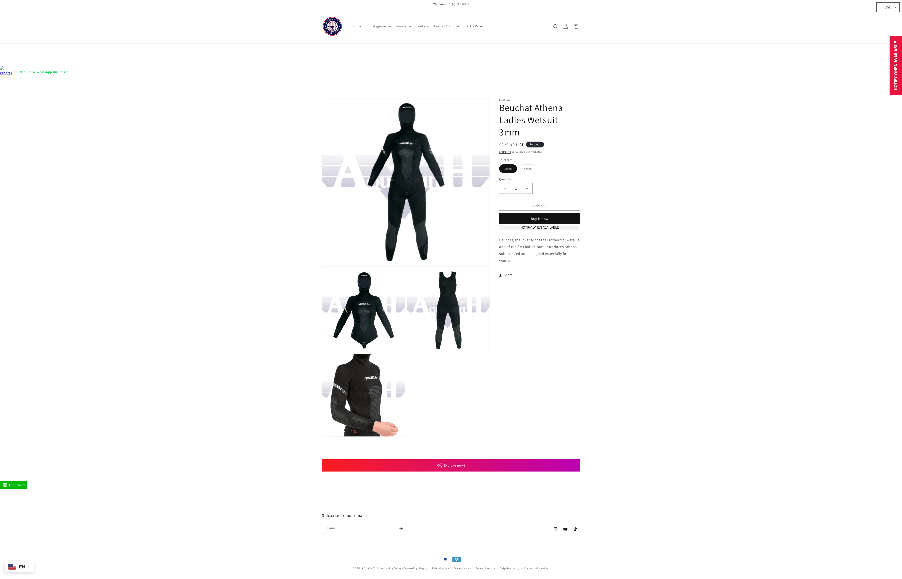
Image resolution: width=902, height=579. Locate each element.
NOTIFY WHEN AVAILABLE (540, 228)
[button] (359, 26)
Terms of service (485, 568)
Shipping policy (510, 568)
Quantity (505, 179)
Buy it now (540, 219)
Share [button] (508, 275)
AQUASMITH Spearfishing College (382, 568)
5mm (530, 169)
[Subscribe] (401, 528)
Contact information (536, 568)
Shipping (505, 151)
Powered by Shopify (416, 568)
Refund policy (440, 568)
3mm (510, 169)
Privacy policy (462, 568)
